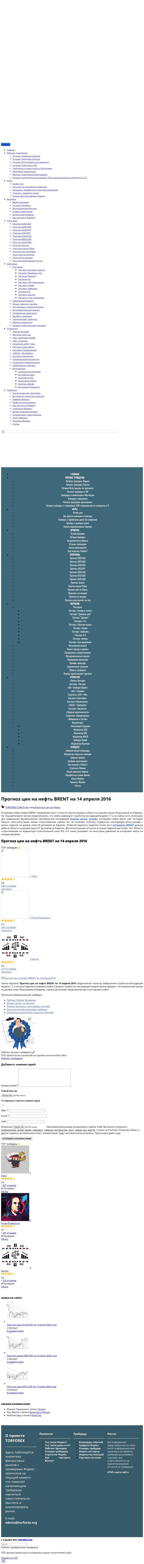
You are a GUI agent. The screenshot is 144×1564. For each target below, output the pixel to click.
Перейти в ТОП (9, 1558)
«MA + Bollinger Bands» (24, 338)
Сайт (3, 1121)
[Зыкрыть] (3, 1561)
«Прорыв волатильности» (25, 359)
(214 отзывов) (8, 968)
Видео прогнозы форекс (25, 411)
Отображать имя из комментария (20, 1100)
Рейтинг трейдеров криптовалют (30, 174)
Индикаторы (18, 368)
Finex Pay (36, 1415)
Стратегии (12, 328)
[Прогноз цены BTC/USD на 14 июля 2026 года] (17, 1383)
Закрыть (5, 144)
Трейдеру (12, 390)
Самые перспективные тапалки (28, 196)
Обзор (4, 1191)
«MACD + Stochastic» (22, 353)
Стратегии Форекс (22, 408)
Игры (9, 180)
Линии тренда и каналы (24, 304)
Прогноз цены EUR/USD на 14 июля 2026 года (32, 1324)
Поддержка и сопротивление (27, 307)
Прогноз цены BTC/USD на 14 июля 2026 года (31, 1386)
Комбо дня (17, 184)
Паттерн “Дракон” (27, 276)
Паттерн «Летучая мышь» (31, 282)
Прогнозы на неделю (23, 254)
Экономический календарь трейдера (27, 1009)
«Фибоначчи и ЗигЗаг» (24, 365)
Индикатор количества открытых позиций (30, 1012)
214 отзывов (9, 1280)
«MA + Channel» (20, 341)
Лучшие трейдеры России (26, 159)
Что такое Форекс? (56, 1442)
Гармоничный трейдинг (24, 319)
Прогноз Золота (20, 245)
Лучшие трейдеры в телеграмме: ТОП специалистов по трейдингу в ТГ (49, 177)
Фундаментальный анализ (26, 310)
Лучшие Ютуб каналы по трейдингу (31, 162)
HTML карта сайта (118, 1472)
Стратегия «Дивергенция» (26, 362)
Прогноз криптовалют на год (27, 261)
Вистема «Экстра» (21, 334)
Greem (42, 1409)
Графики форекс (21, 399)
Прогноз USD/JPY (21, 233)
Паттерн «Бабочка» (28, 288)
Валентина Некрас (40, 1412)
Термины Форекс (21, 421)
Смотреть (6, 889)
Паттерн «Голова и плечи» (31, 270)
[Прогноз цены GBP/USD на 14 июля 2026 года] (17, 1352)
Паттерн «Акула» (26, 294)
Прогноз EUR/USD (21, 224)
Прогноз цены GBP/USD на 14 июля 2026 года (32, 1355)
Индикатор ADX (26, 374)
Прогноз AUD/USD (22, 242)
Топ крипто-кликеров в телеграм (29, 187)
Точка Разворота (41, 917)
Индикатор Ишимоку (29, 387)
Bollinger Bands (26, 384)
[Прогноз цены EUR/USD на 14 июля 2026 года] (17, 1321)
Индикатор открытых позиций (28, 396)
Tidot (34, 876)
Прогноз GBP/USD (21, 227)
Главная (11, 150)
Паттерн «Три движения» (31, 297)
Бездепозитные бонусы (24, 208)
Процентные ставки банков (26, 415)
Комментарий (9, 1085)
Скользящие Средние (29, 371)
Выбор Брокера (20, 202)
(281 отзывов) (8, 927)
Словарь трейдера (90, 1448)
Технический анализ (22, 301)
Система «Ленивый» (22, 356)
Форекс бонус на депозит (21, 1003)
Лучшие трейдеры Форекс (26, 156)
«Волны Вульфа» (20, 331)
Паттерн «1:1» (24, 279)
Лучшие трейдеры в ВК (24, 165)
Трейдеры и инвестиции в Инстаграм (32, 168)
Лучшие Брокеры (21, 205)
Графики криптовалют (24, 402)
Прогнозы (12, 220)
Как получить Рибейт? (24, 217)
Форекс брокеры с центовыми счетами (28, 1006)
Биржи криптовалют (23, 214)
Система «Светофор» (23, 347)
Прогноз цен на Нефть (24, 251)
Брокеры (11, 199)
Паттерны (17, 267)
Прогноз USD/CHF (21, 230)
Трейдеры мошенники (24, 171)
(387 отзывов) (8, 885)
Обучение (12, 264)
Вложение (7, 1126)
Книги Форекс (19, 418)
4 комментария (15, 1330)
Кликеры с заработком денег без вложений (35, 190)
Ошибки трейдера (22, 316)
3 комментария (15, 1361)
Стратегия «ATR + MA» (23, 344)
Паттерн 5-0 (24, 291)
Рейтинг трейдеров (17, 153)
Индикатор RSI (25, 378)
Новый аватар (9, 1090)
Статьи (15, 424)
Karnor (35, 959)
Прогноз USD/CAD (22, 236)
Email (5, 1115)
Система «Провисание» (24, 350)
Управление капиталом (24, 313)
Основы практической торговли (29, 325)
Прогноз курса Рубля (23, 248)
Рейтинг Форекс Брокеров (21, 1000)
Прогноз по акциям (22, 257)
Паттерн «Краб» (26, 285)
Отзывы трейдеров (22, 211)
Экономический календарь (26, 393)
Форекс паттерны (89, 1451)
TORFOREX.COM (13, 807)
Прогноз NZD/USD (22, 239)
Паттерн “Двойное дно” (30, 273)
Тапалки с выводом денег (25, 193)
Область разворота (22, 322)
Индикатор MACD (27, 381)
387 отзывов (9, 1185)
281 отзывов (9, 1232)
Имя (4, 1110)
